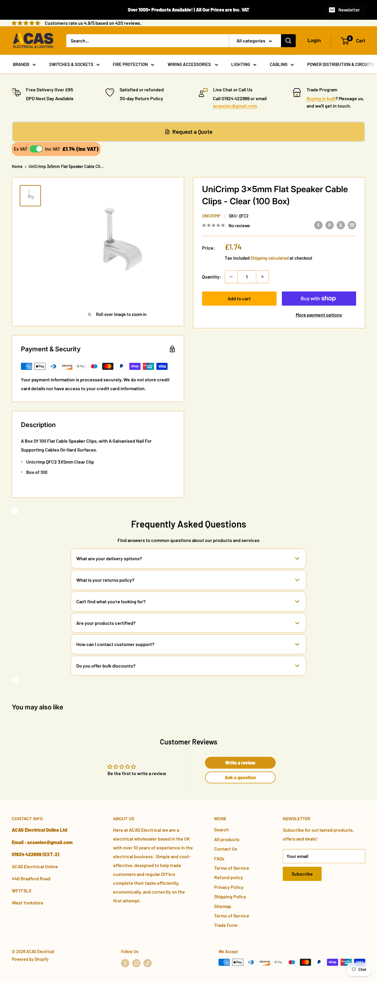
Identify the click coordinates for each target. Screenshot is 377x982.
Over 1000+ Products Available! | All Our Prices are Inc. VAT (188, 9)
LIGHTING (240, 64)
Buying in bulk (321, 98)
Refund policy (228, 877)
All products (226, 839)
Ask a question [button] (240, 777)
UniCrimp (211, 216)
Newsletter (349, 9)
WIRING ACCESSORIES (190, 64)
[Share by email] (352, 225)
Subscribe (302, 873)
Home (17, 166)
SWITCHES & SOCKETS (71, 64)
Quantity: (211, 276)
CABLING (278, 64)
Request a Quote (192, 131)
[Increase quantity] (262, 277)
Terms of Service (231, 868)
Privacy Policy (229, 887)
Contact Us (225, 848)
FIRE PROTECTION (130, 64)
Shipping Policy (230, 896)
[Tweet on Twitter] (341, 225)
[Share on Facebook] (318, 225)
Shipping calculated (269, 258)
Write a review (240, 762)
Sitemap (222, 906)
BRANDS (21, 64)
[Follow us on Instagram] (136, 963)
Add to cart (239, 298)
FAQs (219, 858)
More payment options (319, 314)
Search (221, 829)
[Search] (288, 40)
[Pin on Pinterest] (329, 225)
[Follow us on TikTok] (147, 963)
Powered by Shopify (30, 959)
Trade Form (225, 925)
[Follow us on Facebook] (125, 963)
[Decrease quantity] (231, 277)
